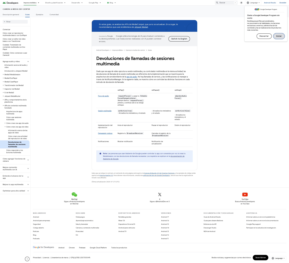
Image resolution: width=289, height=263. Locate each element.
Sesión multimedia (104, 111)
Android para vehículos (126, 228)
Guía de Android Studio (212, 217)
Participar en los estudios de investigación (261, 228)
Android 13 (165, 231)
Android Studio (270, 3)
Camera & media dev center (16, 9)
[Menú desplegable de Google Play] (101, 2)
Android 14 (165, 228)
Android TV (122, 231)
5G (77, 235)
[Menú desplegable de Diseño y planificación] (66, 2)
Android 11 (165, 239)
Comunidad (54, 15)
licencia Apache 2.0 (106, 175)
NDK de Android (209, 231)
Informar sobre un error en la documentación (262, 221)
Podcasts (36, 239)
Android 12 (165, 235)
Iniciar (279, 36)
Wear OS (121, 221)
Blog (111, 3)
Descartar (264, 36)
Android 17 (165, 217)
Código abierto (38, 228)
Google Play (93, 3)
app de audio (132, 77)
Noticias (36, 231)
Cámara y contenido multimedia (87, 228)
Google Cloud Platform (98, 248)
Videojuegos (80, 217)
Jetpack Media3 (141, 27)
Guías (27, 15)
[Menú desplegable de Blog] (116, 2)
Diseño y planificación (54, 3)
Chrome (72, 248)
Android (36, 217)
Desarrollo (76, 3)
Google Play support (253, 224)
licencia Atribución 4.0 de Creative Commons (159, 173)
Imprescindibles (30, 3)
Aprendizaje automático (84, 221)
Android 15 (165, 224)
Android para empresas (41, 221)
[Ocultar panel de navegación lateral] (27, 259)
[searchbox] (15, 22)
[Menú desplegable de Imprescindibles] (39, 2)
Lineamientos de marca (59, 257)
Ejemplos (39, 15)
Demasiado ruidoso (105, 133)
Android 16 (165, 221)
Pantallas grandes (124, 217)
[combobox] (226, 3)
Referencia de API (210, 224)
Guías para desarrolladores (213, 221)
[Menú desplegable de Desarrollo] (83, 2)
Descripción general (11, 15)
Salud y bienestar (82, 224)
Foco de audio (103, 96)
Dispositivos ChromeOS (126, 224)
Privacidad (79, 231)
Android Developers (102, 50)
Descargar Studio (210, 228)
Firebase (82, 248)
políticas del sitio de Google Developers (156, 175)
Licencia (46, 257)
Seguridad (37, 224)
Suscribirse (260, 257)
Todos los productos (119, 248)
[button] (13, 61)
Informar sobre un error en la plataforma (260, 217)
